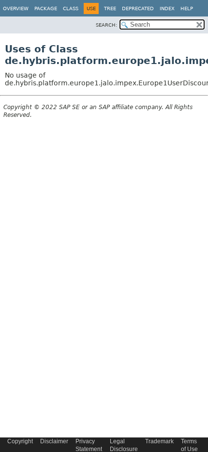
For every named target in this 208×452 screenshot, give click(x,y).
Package (45, 8)
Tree (110, 8)
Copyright (20, 441)
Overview (16, 8)
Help (186, 8)
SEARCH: (106, 25)
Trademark (159, 441)
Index (167, 8)
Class (70, 8)
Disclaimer (54, 441)
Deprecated (138, 8)
